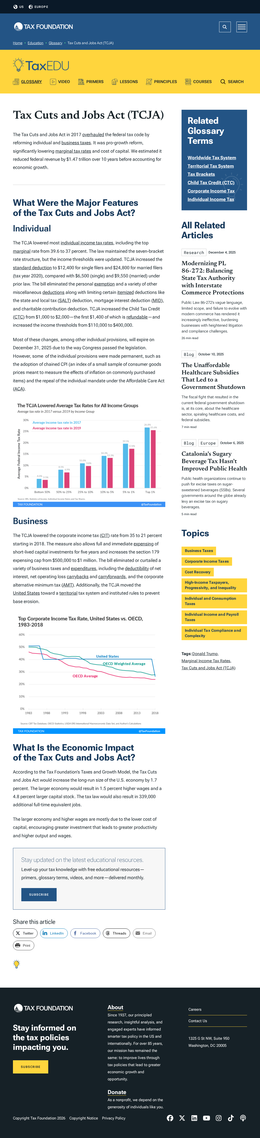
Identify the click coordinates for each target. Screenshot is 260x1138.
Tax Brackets (201, 174)
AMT (67, 585)
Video (64, 81)
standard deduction (32, 267)
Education (35, 43)
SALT (64, 300)
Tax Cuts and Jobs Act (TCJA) (208, 668)
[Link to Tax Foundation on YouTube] (206, 1118)
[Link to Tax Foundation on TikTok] (231, 1118)
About (115, 1007)
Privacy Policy (113, 1118)
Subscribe (39, 894)
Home (17, 43)
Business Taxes (199, 550)
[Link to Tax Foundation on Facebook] (170, 1118)
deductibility (137, 568)
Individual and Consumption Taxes (210, 601)
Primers (95, 81)
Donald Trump (205, 653)
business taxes (76, 142)
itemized (125, 292)
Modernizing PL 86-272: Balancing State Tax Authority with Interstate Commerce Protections (213, 278)
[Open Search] (225, 27)
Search (236, 81)
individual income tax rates (87, 242)
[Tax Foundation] (43, 27)
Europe (41, 7)
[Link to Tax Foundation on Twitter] (182, 1118)
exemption (104, 284)
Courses (202, 81)
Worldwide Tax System (212, 157)
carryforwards (112, 576)
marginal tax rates (73, 151)
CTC (18, 317)
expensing (144, 543)
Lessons (129, 81)
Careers (194, 1009)
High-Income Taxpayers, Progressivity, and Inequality (210, 585)
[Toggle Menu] (242, 26)
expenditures (83, 568)
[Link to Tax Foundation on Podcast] (243, 1118)
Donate (117, 1092)
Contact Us (197, 1021)
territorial (68, 593)
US (21, 7)
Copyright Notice (83, 1118)
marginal (21, 251)
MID (157, 300)
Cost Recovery (198, 572)
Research (194, 252)
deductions (53, 292)
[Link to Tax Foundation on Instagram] (219, 1118)
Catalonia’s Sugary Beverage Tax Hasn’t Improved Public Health (214, 461)
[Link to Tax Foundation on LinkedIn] (194, 1118)
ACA (18, 388)
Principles (165, 81)
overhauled (93, 134)
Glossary (55, 43)
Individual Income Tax (211, 199)
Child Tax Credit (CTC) (211, 182)
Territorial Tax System (211, 166)
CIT (104, 535)
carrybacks (78, 576)
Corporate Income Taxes (207, 561)
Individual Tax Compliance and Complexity (213, 633)
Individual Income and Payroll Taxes (212, 617)
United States (26, 593)
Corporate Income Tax (211, 191)
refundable (137, 317)
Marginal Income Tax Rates (206, 660)
